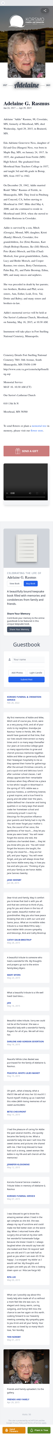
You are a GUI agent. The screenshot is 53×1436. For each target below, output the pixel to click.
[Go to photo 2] (27, 1382)
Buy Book (30, 583)
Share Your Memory (19, 629)
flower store (37, 430)
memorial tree (39, 425)
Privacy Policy (18, 1423)
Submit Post (26, 679)
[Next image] (46, 1366)
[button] (26, 1366)
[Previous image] (6, 1366)
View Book (14, 583)
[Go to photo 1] (25, 1382)
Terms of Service (34, 1423)
